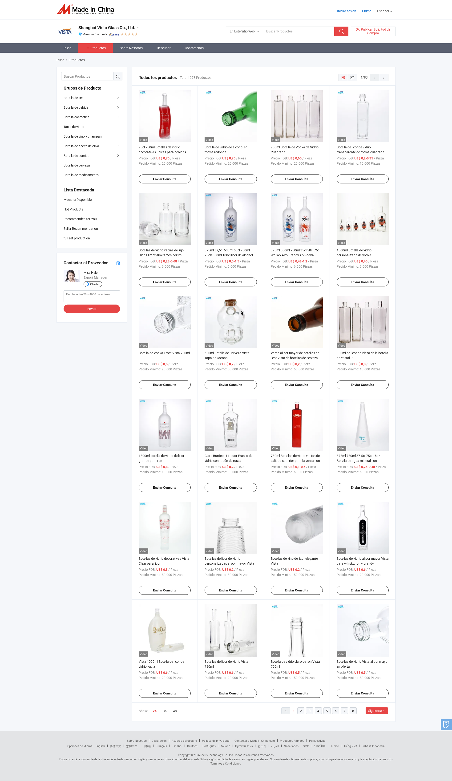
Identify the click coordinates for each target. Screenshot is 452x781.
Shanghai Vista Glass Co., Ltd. (106, 27)
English (100, 746)
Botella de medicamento (81, 175)
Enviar (92, 308)
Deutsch (192, 746)
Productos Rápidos (292, 740)
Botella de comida (76, 155)
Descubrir (164, 48)
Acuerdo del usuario (184, 740)
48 (175, 711)
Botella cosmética (76, 117)
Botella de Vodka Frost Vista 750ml (164, 353)
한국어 (262, 746)
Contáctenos (194, 48)
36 (165, 711)
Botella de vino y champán (83, 136)
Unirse (366, 11)
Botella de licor (74, 97)
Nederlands (291, 746)
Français (161, 746)
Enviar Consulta (165, 179)
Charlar (95, 284)
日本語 (146, 746)
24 (155, 711)
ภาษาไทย (320, 746)
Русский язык (244, 746)
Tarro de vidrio (74, 126)
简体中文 (115, 746)
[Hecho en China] (86, 9)
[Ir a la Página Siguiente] (383, 77)
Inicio (67, 48)
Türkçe (335, 746)
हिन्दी (306, 746)
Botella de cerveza (77, 165)
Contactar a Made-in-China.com (254, 740)
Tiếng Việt (350, 746)
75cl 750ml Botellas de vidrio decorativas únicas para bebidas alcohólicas (162, 152)
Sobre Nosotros (131, 48)
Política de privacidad (216, 740)
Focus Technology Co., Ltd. (217, 755)
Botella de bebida (76, 107)
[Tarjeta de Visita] (118, 263)
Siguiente (375, 710)
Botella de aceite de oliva (81, 146)
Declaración (159, 740)
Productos (98, 48)
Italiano (225, 746)
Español (177, 746)
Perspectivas (317, 740)
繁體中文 (131, 746)
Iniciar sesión (346, 11)
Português (209, 746)
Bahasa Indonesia (373, 746)
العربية (275, 746)
